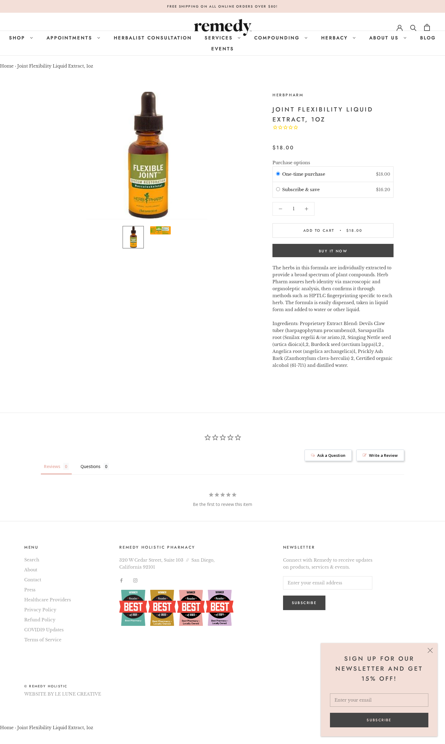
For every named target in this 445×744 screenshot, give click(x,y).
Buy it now (333, 251)
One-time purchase (303, 174)
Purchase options (291, 162)
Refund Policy (39, 620)
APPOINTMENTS (71, 38)
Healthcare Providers (47, 600)
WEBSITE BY (39, 694)
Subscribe (379, 720)
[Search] (413, 27)
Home (7, 66)
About (30, 570)
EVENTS (222, 48)
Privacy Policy (40, 610)
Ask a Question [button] (331, 455)
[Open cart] (427, 27)
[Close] (430, 650)
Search (31, 560)
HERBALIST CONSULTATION (153, 38)
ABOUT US (385, 38)
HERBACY (335, 38)
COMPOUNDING (278, 38)
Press (29, 590)
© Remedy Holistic (46, 686)
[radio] (278, 174)
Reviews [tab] (52, 466)
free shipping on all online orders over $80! (222, 6)
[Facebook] (121, 580)
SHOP (18, 38)
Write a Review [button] (383, 455)
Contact (32, 580)
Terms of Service (42, 640)
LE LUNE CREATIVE (78, 694)
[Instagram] (135, 580)
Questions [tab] (91, 466)
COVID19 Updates (44, 630)
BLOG (428, 38)
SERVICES (220, 38)
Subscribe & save (301, 189)
